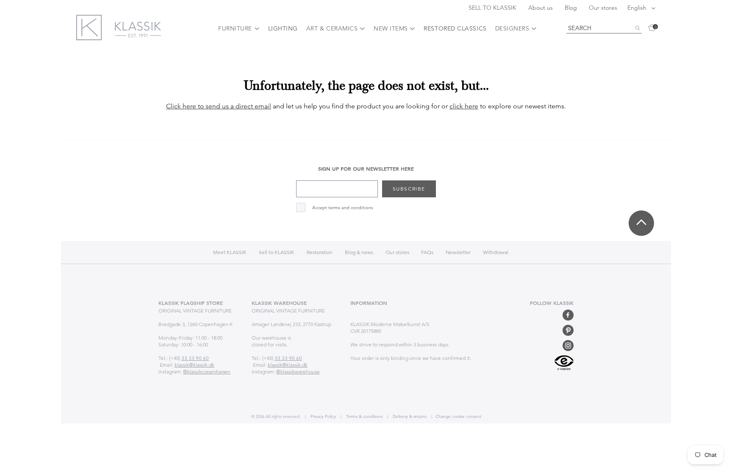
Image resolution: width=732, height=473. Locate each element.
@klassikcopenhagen (206, 371)
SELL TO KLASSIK (493, 7)
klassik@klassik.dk (194, 365)
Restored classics (455, 28)
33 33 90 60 (195, 358)
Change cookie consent (458, 416)
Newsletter (458, 252)
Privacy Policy (322, 416)
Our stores (603, 7)
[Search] (637, 28)
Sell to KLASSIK (276, 252)
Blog (572, 7)
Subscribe (409, 188)
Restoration (320, 252)
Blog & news (359, 252)
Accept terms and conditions (342, 207)
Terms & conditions (364, 416)
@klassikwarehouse (298, 371)
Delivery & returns (409, 416)
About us (541, 7)
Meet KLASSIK (230, 252)
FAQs (427, 252)
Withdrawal (495, 252)
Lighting (283, 28)
